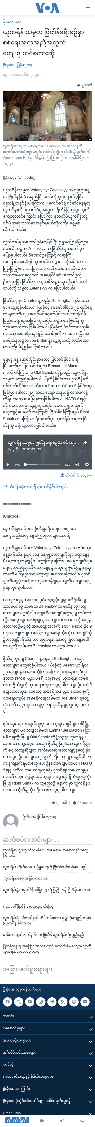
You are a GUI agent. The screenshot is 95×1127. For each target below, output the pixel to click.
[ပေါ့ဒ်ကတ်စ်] (73, 1002)
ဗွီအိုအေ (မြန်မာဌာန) (17, 65)
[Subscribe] (85, 1002)
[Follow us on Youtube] (29, 1002)
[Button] (84, 85)
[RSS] (62, 1002)
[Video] (42, 1121)
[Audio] (62, 1121)
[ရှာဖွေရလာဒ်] (82, 1121)
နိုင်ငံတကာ (12, 21)
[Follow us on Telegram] (52, 1002)
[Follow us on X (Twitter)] (18, 1002)
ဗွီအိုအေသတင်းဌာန (26, 449)
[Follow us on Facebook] (7, 1002)
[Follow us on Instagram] (40, 1002)
